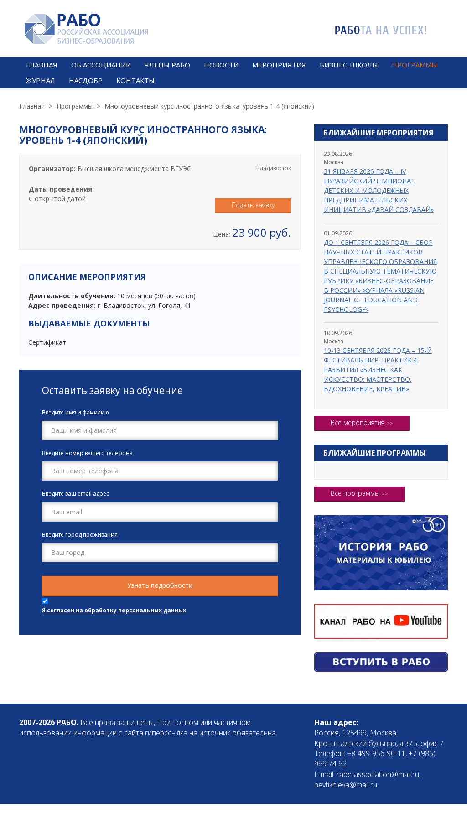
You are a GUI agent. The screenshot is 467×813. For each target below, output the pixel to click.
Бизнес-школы (349, 64)
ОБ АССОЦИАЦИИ (101, 64)
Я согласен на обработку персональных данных (114, 610)
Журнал (40, 80)
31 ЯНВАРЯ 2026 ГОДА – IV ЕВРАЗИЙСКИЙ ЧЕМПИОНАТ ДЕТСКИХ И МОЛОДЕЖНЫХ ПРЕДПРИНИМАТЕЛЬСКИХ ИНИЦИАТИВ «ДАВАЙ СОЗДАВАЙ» (379, 190)
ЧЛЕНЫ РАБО (167, 64)
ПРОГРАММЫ (414, 64)
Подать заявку (253, 205)
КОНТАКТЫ (135, 80)
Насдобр (86, 80)
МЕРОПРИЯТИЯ (279, 64)
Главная (41, 64)
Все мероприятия (357, 422)
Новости (221, 64)
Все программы (355, 493)
